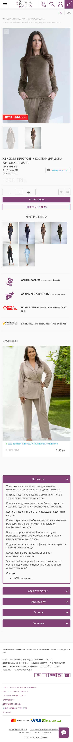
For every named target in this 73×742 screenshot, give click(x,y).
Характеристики (38, 590)
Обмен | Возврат (39, 663)
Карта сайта (45, 666)
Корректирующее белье (14, 696)
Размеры (39, 659)
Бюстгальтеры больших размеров (19, 687)
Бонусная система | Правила (23, 666)
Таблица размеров (59, 170)
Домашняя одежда (16, 19)
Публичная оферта (18, 729)
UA (69, 13)
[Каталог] (4, 4)
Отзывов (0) (38, 601)
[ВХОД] (60, 4)
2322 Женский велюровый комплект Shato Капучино (33, 444)
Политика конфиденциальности (45, 729)
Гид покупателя (57, 663)
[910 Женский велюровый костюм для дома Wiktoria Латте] (10, 137)
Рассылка (7, 670)
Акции (57, 666)
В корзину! (36, 199)
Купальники (8, 700)
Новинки (7, 712)
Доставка (38, 623)
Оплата (38, 612)
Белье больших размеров (15, 708)
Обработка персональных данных (35, 732)
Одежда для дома (36, 19)
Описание (38, 479)
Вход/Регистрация (23, 670)
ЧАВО (5, 666)
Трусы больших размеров (15, 691)
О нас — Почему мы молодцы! (17, 659)
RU (60, 13)
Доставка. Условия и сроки (15, 663)
